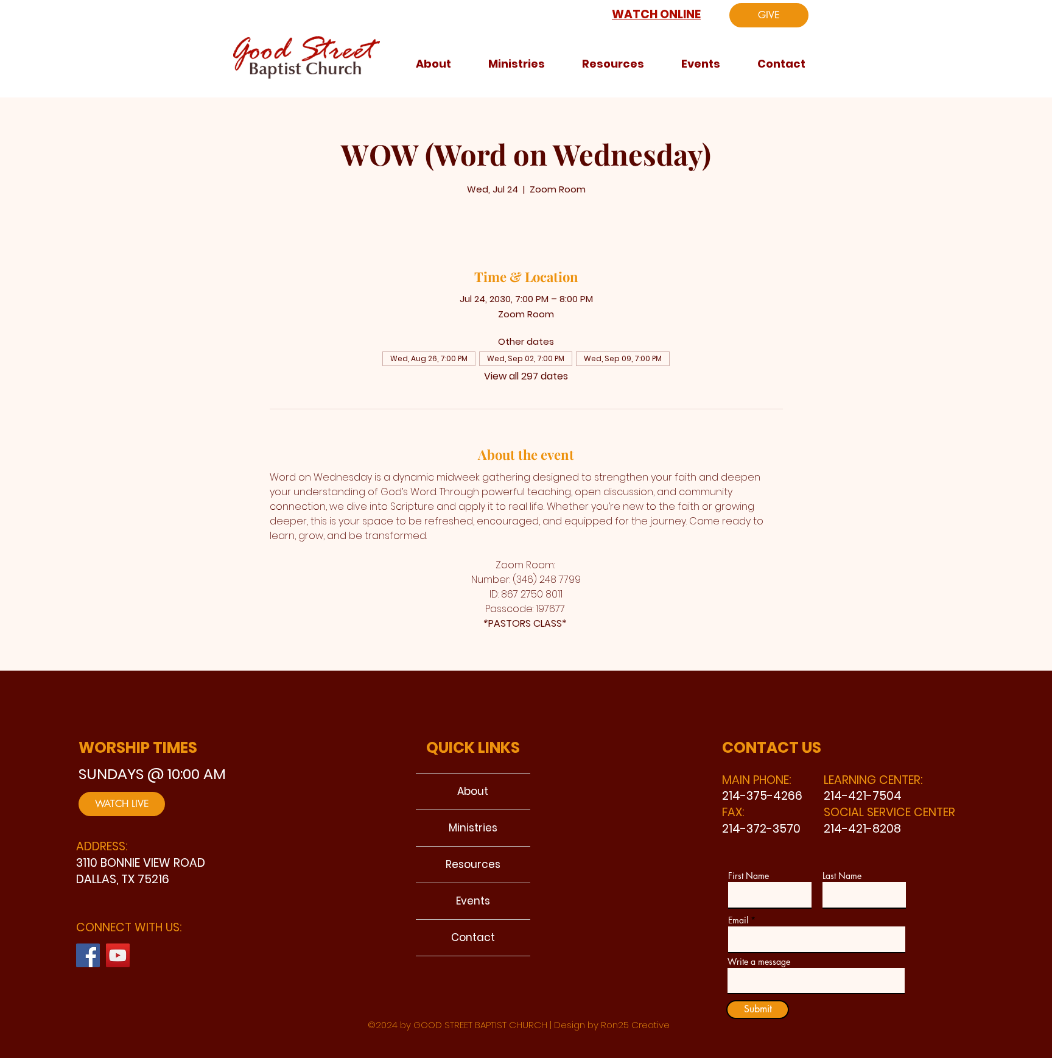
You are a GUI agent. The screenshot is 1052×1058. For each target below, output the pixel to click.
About (472, 791)
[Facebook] (88, 955)
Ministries (473, 827)
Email (738, 920)
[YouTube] (118, 955)
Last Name (841, 876)
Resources (473, 864)
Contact (473, 937)
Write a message (759, 961)
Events (473, 901)
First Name (748, 876)
